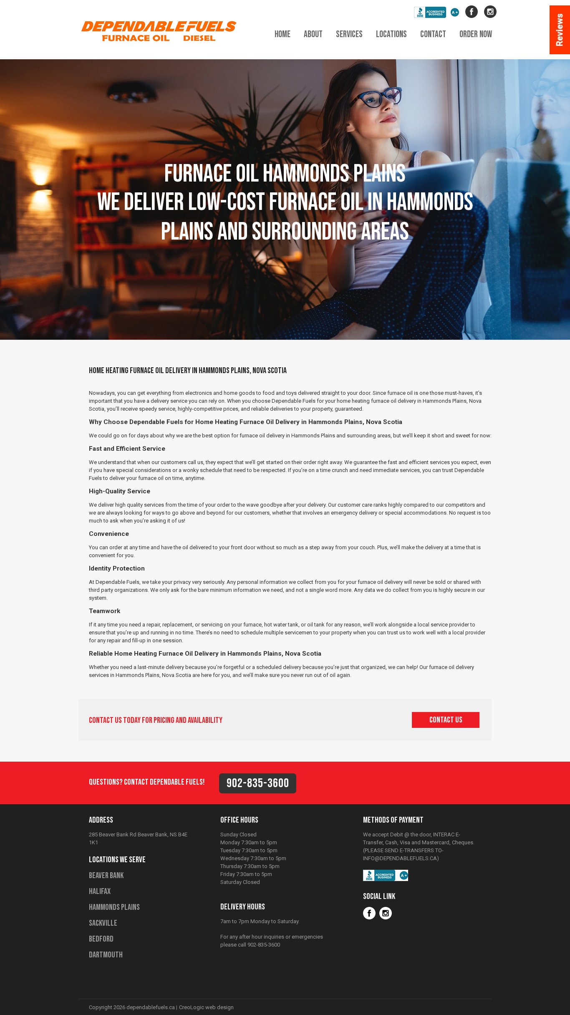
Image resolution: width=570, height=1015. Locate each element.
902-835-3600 (258, 783)
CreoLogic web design (206, 1007)
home (282, 34)
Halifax (100, 891)
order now (475, 34)
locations (391, 34)
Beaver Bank (106, 876)
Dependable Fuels (161, 30)
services (349, 34)
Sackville (103, 923)
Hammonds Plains (114, 907)
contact (433, 34)
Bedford (101, 939)
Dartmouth (106, 955)
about (313, 34)
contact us (445, 720)
